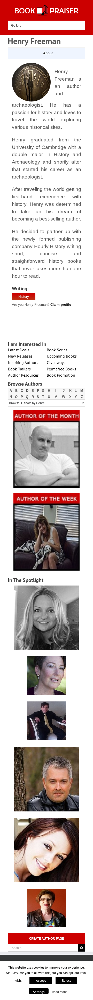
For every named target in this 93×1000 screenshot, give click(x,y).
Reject (66, 980)
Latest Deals (18, 349)
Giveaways (56, 362)
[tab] (46, 53)
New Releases (20, 356)
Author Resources (23, 375)
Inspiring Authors (23, 362)
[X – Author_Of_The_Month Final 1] (46, 412)
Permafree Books (61, 368)
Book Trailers (19, 368)
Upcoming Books (62, 356)
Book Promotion (61, 375)
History (23, 297)
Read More (59, 991)
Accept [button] (41, 980)
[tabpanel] (46, 185)
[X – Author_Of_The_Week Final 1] (46, 494)
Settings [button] (38, 992)
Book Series (57, 349)
